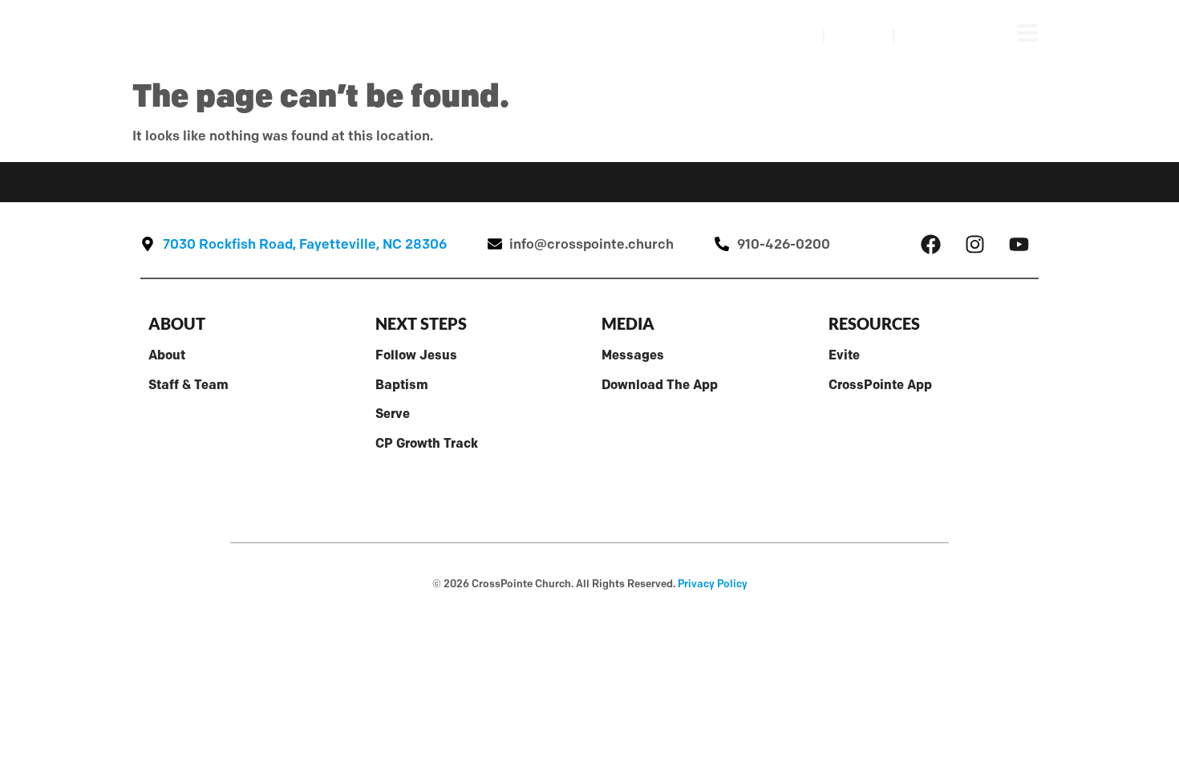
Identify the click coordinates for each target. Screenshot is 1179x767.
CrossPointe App (880, 384)
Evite (844, 355)
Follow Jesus (416, 355)
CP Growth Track (426, 443)
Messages (633, 355)
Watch (781, 35)
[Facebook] (930, 244)
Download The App (660, 384)
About (166, 355)
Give (928, 35)
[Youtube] (1019, 244)
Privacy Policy (713, 583)
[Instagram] (974, 244)
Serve (392, 413)
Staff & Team (188, 384)
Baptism (401, 384)
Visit (859, 35)
